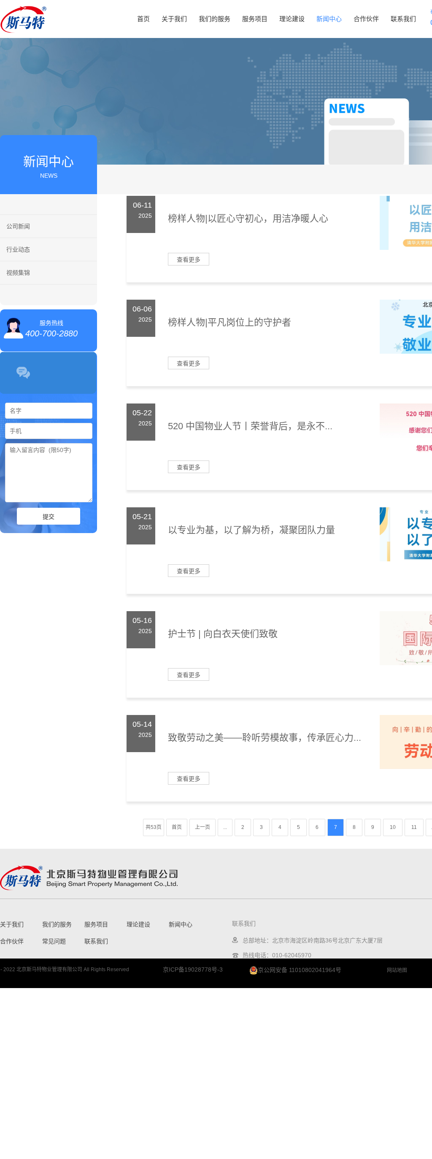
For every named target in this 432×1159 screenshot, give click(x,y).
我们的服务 (214, 18)
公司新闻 (18, 226)
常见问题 (54, 941)
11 (414, 827)
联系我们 (403, 18)
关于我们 (174, 18)
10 (393, 827)
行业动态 (18, 249)
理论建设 (292, 18)
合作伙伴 (366, 18)
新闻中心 (329, 18)
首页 (143, 18)
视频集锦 (18, 272)
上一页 (202, 827)
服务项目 (254, 18)
